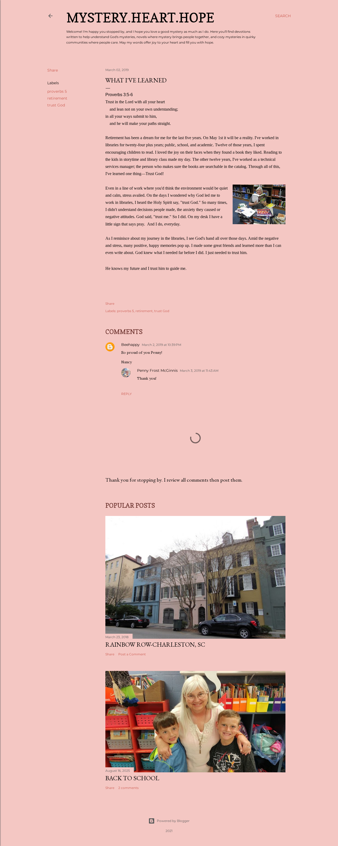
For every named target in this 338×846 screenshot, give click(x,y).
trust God (56, 105)
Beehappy (130, 344)
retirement (57, 98)
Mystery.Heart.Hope (140, 18)
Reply (126, 394)
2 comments (128, 788)
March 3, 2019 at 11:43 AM (199, 371)
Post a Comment (132, 654)
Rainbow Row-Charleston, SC (155, 644)
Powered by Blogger (173, 821)
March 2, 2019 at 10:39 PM (161, 345)
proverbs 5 (57, 91)
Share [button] (52, 70)
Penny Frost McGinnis (157, 370)
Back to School (132, 778)
